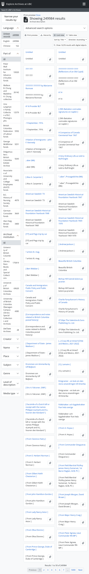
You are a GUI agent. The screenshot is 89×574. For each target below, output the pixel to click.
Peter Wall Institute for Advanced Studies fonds (11, 72)
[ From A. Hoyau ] (66, 428)
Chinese (11, 46)
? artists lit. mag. (33, 252)
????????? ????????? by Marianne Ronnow (39, 87)
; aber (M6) (30, 160)
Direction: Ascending (77, 40)
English (11, 42)
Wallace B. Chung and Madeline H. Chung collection (11, 92)
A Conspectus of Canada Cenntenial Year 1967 (69, 134)
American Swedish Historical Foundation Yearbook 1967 (71, 196)
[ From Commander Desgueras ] (72, 446)
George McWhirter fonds (11, 144)
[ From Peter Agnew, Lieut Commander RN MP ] (70, 534)
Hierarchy (47, 35)
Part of (7, 53)
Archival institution (8, 236)
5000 (73, 570)
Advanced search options (39, 28)
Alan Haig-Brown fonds (11, 224)
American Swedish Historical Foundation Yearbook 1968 (38, 212)
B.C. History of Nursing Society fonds (11, 200)
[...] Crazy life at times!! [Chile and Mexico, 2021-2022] (71, 342)
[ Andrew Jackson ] (66, 244)
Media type (9, 393)
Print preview (32, 35)
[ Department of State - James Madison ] (38, 345)
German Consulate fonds (11, 213)
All (4, 59)
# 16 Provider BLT (33, 106)
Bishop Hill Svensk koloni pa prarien (71, 280)
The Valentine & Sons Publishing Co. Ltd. (71, 321)
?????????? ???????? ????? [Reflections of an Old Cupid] (71, 70)
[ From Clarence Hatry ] (36, 439)
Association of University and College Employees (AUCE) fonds (11, 180)
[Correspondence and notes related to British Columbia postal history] (38, 317)
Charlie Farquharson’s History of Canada (72, 301)
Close (38, 15)
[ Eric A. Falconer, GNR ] (36, 387)
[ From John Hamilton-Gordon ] (39, 494)
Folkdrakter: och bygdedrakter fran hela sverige (72, 406)
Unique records (11, 35)
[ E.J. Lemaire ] (65, 364)
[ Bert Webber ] (32, 268)
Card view (60, 35)
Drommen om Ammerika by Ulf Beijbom (38, 365)
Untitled (29, 52)
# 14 (60, 92)
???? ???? (29, 69)
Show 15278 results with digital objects (71, 45)
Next (80, 570)
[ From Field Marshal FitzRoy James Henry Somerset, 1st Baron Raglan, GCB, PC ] (71, 468)
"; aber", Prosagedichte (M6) (71, 176)
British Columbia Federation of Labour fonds (11, 131)
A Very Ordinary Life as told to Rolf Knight (71, 157)
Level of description (9, 383)
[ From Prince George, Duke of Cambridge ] (39, 548)
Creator (7, 339)
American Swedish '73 (35, 194)
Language (8, 28)
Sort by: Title (59, 40)
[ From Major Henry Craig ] (70, 515)
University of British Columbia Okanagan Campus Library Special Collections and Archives (11, 311)
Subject (7, 364)
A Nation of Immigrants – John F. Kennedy (39, 141)
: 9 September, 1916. (34, 123)
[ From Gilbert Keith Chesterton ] (34, 475)
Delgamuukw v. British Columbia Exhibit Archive (11, 159)
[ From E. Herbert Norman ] (37, 455)
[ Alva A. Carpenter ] (34, 177)
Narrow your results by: (11, 18)
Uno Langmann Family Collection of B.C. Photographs (11, 112)
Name (6, 347)
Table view (72, 35)
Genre (6, 373)
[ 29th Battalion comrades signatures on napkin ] (70, 110)
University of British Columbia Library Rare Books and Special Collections (11, 262)
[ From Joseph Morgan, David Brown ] (71, 496)
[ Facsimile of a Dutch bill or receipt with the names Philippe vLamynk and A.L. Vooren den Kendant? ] (38, 408)
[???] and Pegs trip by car (36, 234)
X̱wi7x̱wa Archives (11, 330)
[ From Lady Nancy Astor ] (37, 512)
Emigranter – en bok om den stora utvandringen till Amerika (72, 382)
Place (6, 356)
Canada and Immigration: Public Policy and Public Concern (37, 288)
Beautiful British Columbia (70, 261)
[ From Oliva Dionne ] (35, 530)
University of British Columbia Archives (11, 288)
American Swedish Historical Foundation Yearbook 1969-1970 (71, 221)
